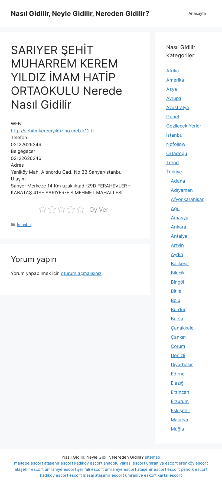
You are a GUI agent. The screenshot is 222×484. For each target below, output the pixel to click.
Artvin (177, 245)
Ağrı (175, 208)
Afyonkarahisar (187, 199)
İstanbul (24, 224)
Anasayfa (197, 13)
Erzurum (180, 401)
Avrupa (173, 98)
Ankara (178, 227)
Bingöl (177, 282)
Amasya (179, 217)
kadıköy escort (88, 463)
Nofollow (175, 144)
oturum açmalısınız (81, 273)
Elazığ (177, 383)
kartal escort (170, 475)
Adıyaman (182, 190)
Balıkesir (180, 263)
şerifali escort (90, 469)
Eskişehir (180, 410)
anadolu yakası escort (124, 463)
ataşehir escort (58, 463)
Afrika (172, 70)
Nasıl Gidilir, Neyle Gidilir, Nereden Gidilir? (80, 13)
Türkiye (174, 171)
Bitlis (176, 291)
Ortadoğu (176, 153)
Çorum (178, 346)
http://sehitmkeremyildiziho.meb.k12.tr (52, 130)
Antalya (179, 236)
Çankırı (178, 337)
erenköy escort (193, 463)
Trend (172, 162)
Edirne (178, 374)
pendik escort (194, 469)
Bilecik (178, 272)
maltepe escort (28, 463)
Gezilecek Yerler (183, 126)
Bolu (175, 300)
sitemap (152, 457)
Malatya (179, 419)
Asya (171, 89)
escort (173, 469)
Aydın (177, 254)
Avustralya (177, 107)
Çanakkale (182, 328)
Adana (178, 181)
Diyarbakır (182, 364)
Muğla (177, 429)
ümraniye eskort (140, 475)
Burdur (178, 309)
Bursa (177, 318)
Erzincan (180, 392)
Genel (172, 116)
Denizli (178, 355)
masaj (88, 475)
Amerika (175, 80)
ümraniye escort (162, 463)
